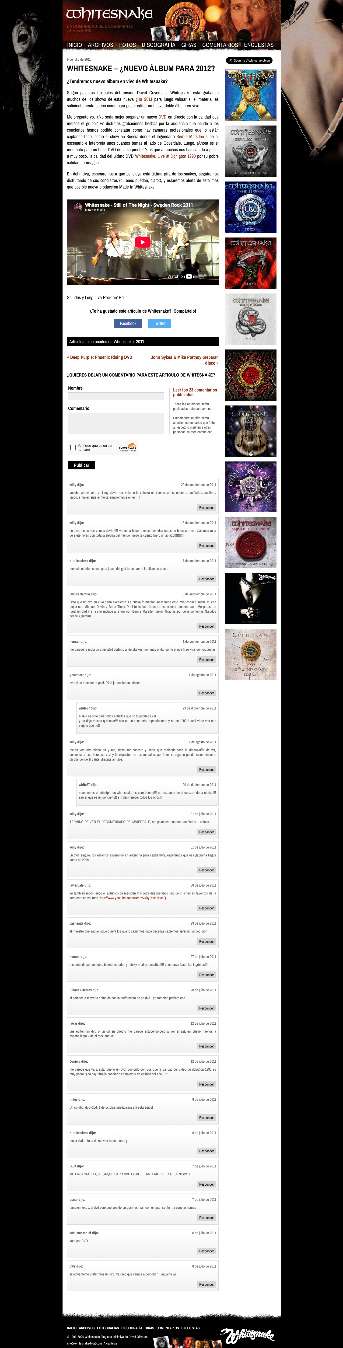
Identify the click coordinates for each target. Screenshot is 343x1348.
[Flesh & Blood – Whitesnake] (250, 404)
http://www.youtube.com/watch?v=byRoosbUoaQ (133, 897)
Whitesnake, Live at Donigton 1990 (165, 156)
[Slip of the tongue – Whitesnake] (250, 571)
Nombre (75, 388)
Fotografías (108, 1328)
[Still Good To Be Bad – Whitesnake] (250, 124)
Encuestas (259, 45)
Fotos (127, 45)
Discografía (158, 45)
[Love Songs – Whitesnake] (250, 292)
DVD (162, 117)
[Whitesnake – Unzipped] (250, 460)
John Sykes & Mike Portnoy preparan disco (185, 360)
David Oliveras (138, 1336)
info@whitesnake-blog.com (84, 1343)
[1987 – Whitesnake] (250, 683)
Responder (206, 507)
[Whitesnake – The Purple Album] (250, 515)
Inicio (74, 45)
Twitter (159, 323)
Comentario (78, 408)
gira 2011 (144, 99)
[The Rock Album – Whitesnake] (250, 348)
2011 (140, 341)
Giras (188, 45)
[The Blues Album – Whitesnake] (250, 236)
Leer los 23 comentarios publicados (195, 392)
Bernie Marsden (190, 136)
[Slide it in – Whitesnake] (250, 627)
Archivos (100, 45)
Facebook (128, 323)
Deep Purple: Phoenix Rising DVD (101, 357)
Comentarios (220, 45)
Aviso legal (111, 1343)
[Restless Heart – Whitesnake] (250, 180)
